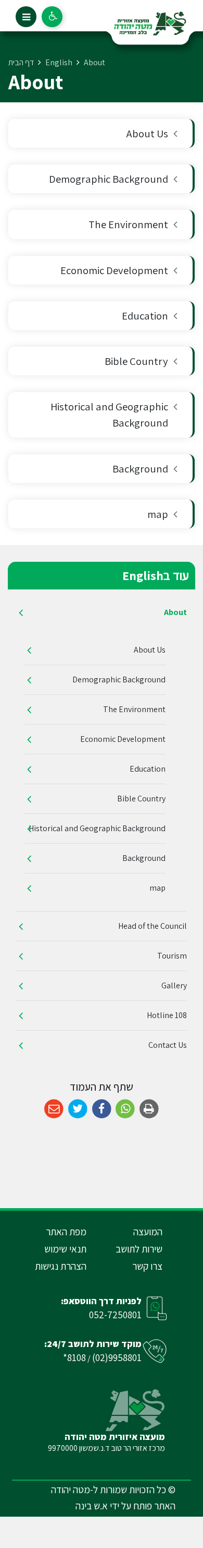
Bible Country (136, 361)
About (175, 612)
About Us (147, 133)
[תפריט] (26, 16)
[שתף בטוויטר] (78, 1109)
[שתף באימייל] (54, 1109)
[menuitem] (101, 133)
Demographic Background (108, 179)
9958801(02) (117, 1357)
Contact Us (167, 1044)
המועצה (147, 1231)
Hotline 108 (167, 1015)
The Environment (128, 224)
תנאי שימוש (65, 1249)
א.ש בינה (91, 1505)
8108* (74, 1357)
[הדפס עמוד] (149, 1109)
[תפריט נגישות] (52, 16)
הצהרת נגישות (60, 1266)
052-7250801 (115, 1314)
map (157, 514)
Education (145, 316)
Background (140, 469)
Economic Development (114, 270)
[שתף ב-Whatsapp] (125, 1109)
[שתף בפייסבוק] (102, 1109)
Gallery (174, 985)
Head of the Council (152, 925)
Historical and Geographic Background (109, 414)
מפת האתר (66, 1231)
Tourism (172, 955)
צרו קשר (147, 1266)
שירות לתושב (139, 1249)
